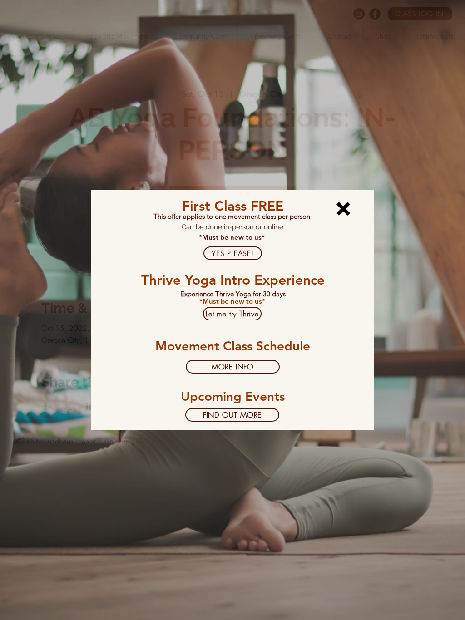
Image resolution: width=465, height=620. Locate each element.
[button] (343, 209)
